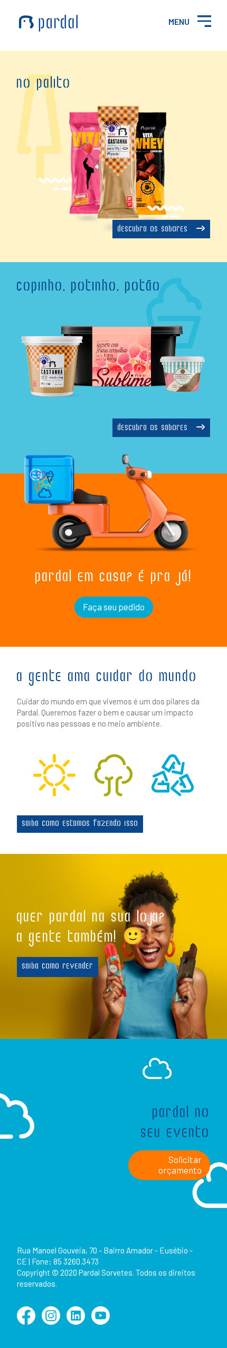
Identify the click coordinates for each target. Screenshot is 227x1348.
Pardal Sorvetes (48, 23)
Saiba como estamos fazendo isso (80, 824)
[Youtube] (100, 1321)
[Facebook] (26, 1321)
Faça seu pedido (114, 606)
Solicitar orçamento (180, 1164)
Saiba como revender (57, 966)
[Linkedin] (76, 1321)
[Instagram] (51, 1321)
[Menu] (204, 20)
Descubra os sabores (154, 229)
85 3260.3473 (76, 1261)
